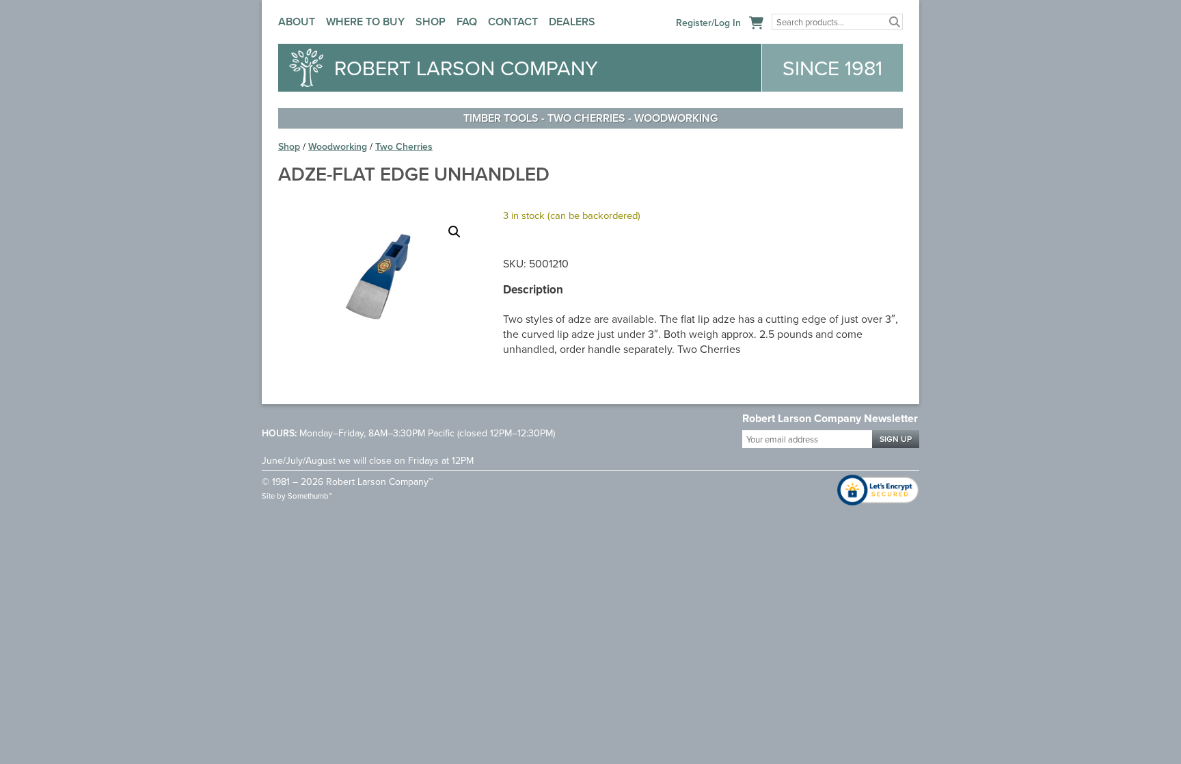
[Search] (894, 22)
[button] (454, 232)
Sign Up (896, 439)
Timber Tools (501, 118)
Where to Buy (365, 21)
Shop (431, 21)
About (296, 21)
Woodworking (676, 118)
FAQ (467, 21)
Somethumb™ (310, 495)
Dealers (572, 21)
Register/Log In (708, 22)
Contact (513, 21)
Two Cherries (586, 118)
